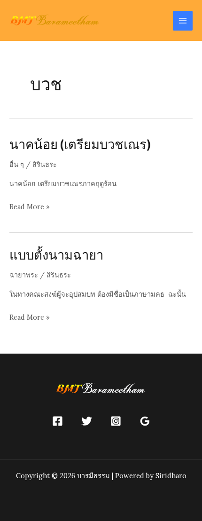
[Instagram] (115, 421)
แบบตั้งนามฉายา (56, 254)
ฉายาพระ (23, 274)
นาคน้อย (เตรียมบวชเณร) (80, 144)
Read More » (29, 207)
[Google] (145, 421)
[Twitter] (86, 421)
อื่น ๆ (16, 164)
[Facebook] (57, 421)
